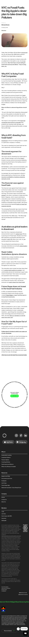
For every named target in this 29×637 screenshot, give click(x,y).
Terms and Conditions (5, 588)
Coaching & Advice (5, 462)
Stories (3, 497)
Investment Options (5, 457)
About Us (3, 502)
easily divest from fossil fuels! (17, 282)
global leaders (23, 246)
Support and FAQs (5, 476)
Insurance (3, 518)
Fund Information (4, 587)
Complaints (3, 591)
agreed (3, 195)
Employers (3, 480)
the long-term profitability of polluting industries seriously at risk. (13, 177)
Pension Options (5, 460)
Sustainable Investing (6, 455)
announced (24, 52)
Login (2, 511)
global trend (19, 234)
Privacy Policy (4, 589)
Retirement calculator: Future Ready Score (11, 487)
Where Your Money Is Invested (8, 466)
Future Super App (5, 485)
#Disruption (3, 30)
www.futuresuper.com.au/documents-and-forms (11, 536)
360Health (3, 520)
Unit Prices (3, 483)
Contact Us (4, 499)
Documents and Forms (6, 478)
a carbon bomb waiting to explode (12, 270)
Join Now (3, 514)
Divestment (4, 141)
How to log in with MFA (6, 516)
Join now (14, 396)
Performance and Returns (7, 464)
